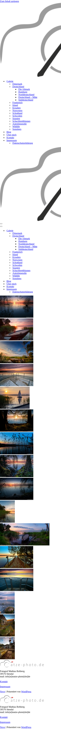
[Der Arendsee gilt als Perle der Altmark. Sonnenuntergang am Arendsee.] (16, 317)
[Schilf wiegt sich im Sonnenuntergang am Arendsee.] (16, 499)
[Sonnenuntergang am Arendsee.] (7, 522)
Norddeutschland (26, 94)
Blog (9, 132)
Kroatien (16, 108)
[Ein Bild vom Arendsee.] (16, 431)
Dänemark (17, 84)
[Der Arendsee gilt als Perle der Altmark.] (16, 476)
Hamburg (22, 92)
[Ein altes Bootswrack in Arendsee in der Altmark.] (16, 339)
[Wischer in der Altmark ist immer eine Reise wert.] (16, 453)
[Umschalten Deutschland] (52, 236)
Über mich (11, 135)
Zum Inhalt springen (9, 1)
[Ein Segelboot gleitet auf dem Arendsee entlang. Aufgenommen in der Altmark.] (15, 408)
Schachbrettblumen (21, 121)
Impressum (5, 686)
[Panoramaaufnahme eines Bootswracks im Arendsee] (24, 544)
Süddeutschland (25, 100)
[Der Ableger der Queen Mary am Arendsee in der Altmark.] (16, 385)
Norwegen (17, 110)
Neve (2, 691)
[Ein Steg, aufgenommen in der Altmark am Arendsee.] (16, 567)
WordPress (26, 691)
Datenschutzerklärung (22, 143)
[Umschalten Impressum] (52, 289)
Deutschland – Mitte (27, 97)
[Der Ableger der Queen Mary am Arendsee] (16, 590)
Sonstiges (16, 129)
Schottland (17, 113)
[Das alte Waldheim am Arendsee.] (7, 635)
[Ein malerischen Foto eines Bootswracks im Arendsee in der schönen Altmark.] (16, 362)
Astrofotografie (19, 124)
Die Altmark (24, 89)
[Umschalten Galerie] (52, 230)
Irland (15, 105)
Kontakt (10, 137)
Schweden (17, 116)
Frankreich (17, 102)
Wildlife (16, 126)
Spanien (16, 118)
